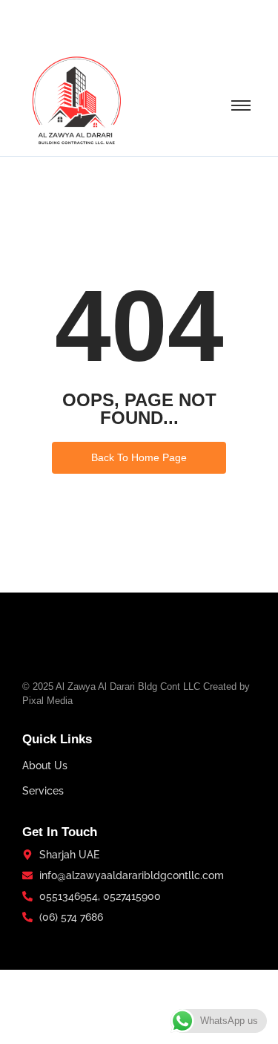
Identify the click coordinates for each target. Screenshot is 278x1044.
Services (43, 791)
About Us (44, 765)
